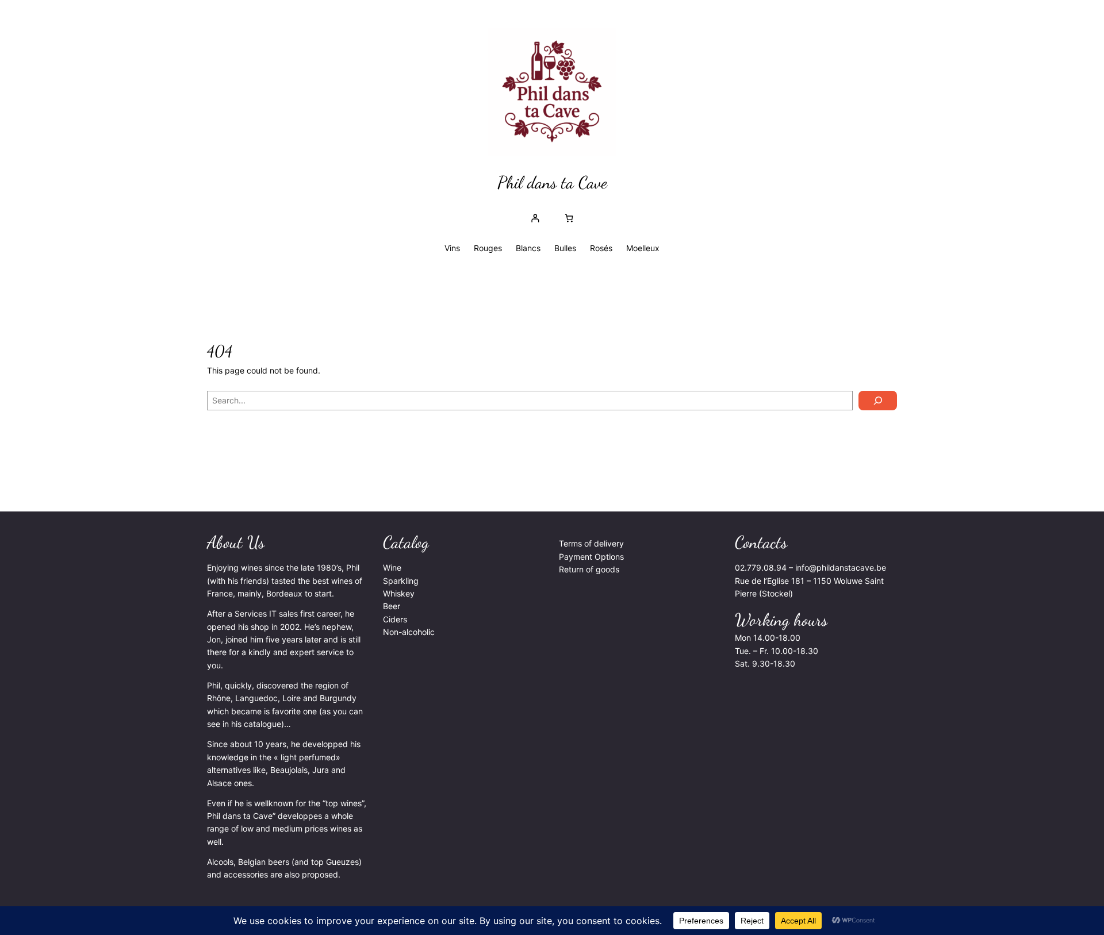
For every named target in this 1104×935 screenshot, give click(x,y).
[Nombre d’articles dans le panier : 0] (569, 218)
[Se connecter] (535, 218)
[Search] (877, 400)
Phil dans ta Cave (552, 182)
